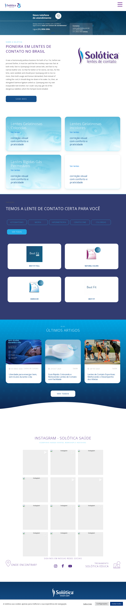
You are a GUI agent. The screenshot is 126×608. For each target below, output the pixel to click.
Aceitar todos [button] (116, 604)
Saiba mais (21, 99)
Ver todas (17, 232)
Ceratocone (80, 222)
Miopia (38, 222)
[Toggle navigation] (120, 4)
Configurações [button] (101, 604)
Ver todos (63, 394)
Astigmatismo (17, 222)
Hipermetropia (59, 222)
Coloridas (101, 222)
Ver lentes (15, 132)
